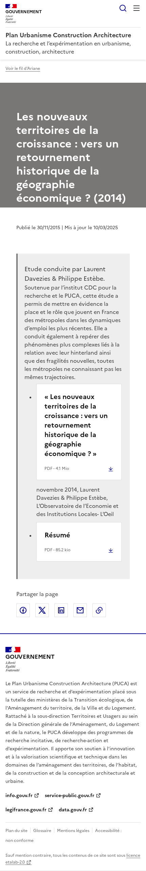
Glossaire (42, 831)
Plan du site (16, 831)
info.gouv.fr (19, 795)
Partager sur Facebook (23, 610)
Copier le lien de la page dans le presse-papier (99, 610)
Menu (136, 8)
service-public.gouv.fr (69, 795)
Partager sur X (42, 610)
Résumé (57, 535)
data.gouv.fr (73, 809)
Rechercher (123, 8)
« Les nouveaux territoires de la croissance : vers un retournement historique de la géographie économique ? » (76, 425)
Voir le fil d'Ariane (22, 68)
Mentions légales (73, 831)
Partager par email (80, 610)
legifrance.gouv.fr (26, 809)
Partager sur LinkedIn (61, 610)
